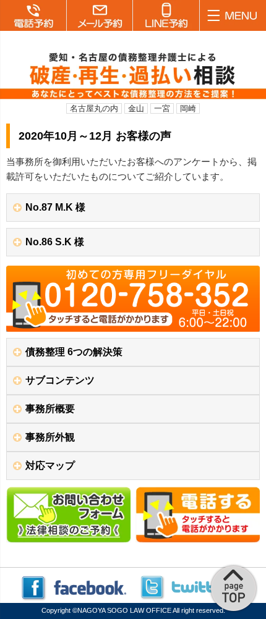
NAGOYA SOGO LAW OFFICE (124, 610)
